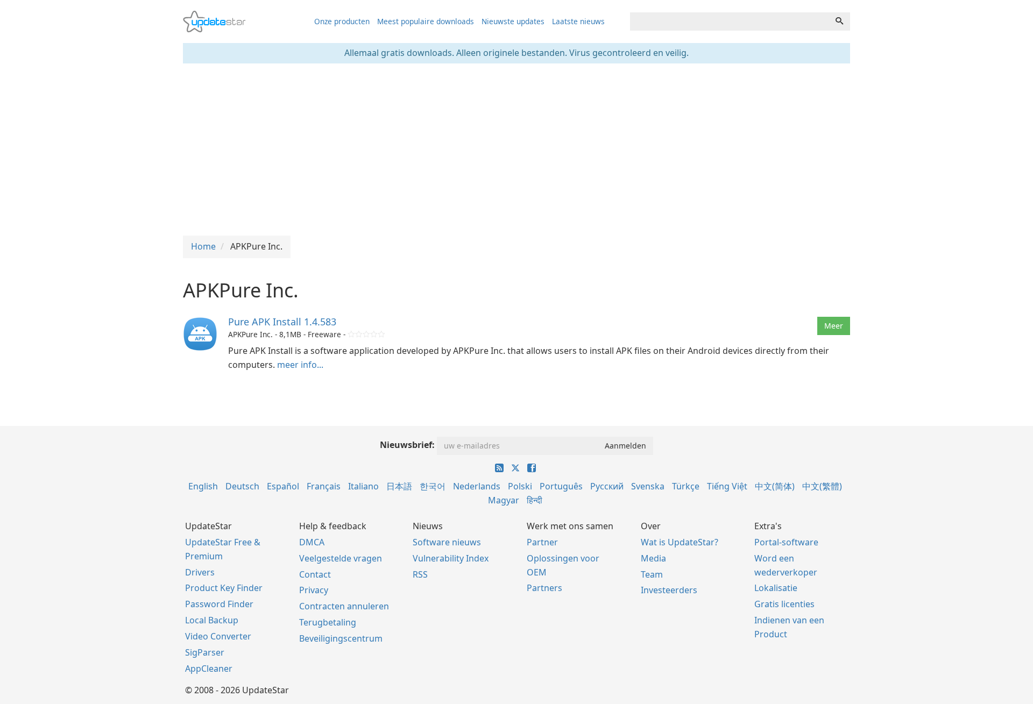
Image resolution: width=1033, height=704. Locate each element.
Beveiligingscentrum (341, 638)
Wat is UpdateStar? (679, 542)
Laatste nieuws (578, 21)
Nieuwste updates (513, 21)
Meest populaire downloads (425, 21)
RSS (420, 574)
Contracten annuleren (344, 606)
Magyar (503, 500)
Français (324, 486)
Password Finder (219, 604)
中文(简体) (775, 486)
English (203, 486)
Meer (833, 326)
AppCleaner (208, 668)
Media (653, 558)
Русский (607, 486)
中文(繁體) (822, 486)
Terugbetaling (327, 622)
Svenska (647, 486)
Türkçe (685, 486)
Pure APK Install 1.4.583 (282, 321)
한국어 (432, 486)
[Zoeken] (839, 21)
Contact (315, 574)
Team (652, 574)
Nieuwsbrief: (407, 445)
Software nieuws (447, 542)
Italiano (363, 486)
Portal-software (786, 542)
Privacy (313, 590)
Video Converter (218, 636)
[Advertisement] (516, 149)
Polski (520, 486)
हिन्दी (534, 500)
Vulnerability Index (451, 558)
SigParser (204, 652)
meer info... (300, 365)
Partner (542, 542)
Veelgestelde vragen (340, 558)
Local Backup (211, 620)
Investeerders (669, 590)
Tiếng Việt (727, 486)
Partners (544, 588)
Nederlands (476, 486)
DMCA (311, 542)
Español (283, 486)
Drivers (200, 572)
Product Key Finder (224, 588)
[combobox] (729, 21)
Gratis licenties (784, 604)
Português (561, 486)
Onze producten (342, 21)
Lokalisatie (775, 588)
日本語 (399, 486)
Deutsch (242, 486)
